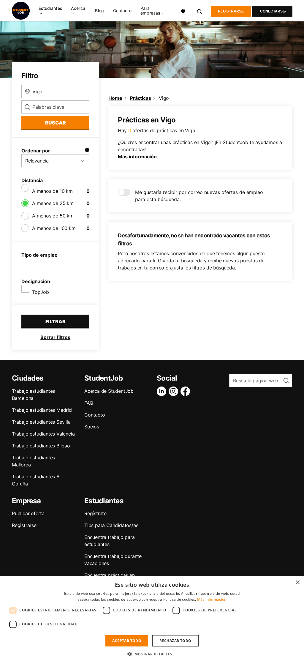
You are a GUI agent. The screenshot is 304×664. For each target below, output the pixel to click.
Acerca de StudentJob (109, 391)
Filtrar (55, 321)
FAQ (88, 403)
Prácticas (140, 98)
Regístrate (95, 513)
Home (115, 98)
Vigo (164, 98)
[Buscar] (199, 10)
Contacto (122, 10)
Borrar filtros (55, 337)
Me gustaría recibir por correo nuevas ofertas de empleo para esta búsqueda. (199, 195)
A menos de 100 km (54, 228)
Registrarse (231, 11)
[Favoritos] (183, 10)
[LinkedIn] (163, 391)
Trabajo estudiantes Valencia (43, 434)
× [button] (297, 582)
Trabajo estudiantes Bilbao (41, 446)
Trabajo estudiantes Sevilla (41, 422)
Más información (137, 157)
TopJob (40, 292)
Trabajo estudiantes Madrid (42, 410)
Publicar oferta (28, 513)
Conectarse (272, 11)
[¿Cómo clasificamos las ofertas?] (87, 150)
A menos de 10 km (52, 191)
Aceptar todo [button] (126, 640)
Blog (99, 10)
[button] (152, 654)
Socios (91, 427)
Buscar (55, 123)
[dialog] (152, 620)
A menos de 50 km (53, 216)
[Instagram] (174, 391)
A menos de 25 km (53, 203)
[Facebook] (186, 391)
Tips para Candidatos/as (111, 525)
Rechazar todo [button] (175, 640)
